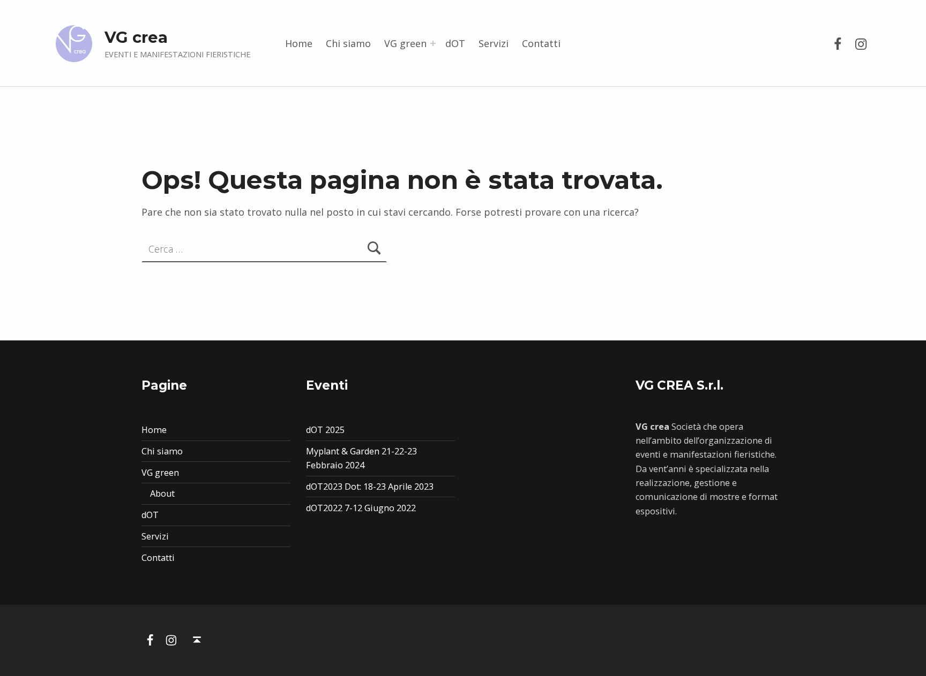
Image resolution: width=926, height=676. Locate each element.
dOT (455, 43)
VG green (405, 43)
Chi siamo (348, 43)
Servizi (494, 43)
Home (298, 43)
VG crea (136, 37)
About (162, 493)
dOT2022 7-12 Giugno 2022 (361, 508)
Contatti (541, 43)
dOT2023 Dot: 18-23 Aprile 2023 (370, 486)
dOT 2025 (325, 430)
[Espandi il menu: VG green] (433, 43)
